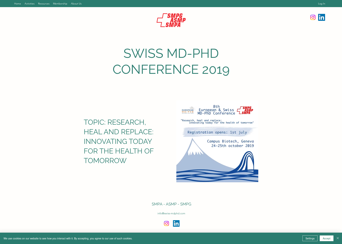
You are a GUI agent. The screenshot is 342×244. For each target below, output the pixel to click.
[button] (29, 3)
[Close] (338, 238)
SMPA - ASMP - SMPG (171, 204)
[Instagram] (312, 17)
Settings (310, 238)
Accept (326, 238)
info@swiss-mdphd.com (171, 213)
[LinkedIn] (321, 17)
